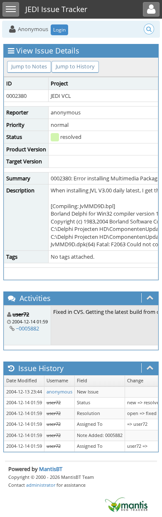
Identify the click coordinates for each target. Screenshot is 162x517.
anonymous (59, 392)
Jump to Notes (29, 66)
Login (59, 29)
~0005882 (27, 328)
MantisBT (50, 469)
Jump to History (75, 66)
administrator (40, 485)
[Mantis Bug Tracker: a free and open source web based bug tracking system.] (126, 504)
